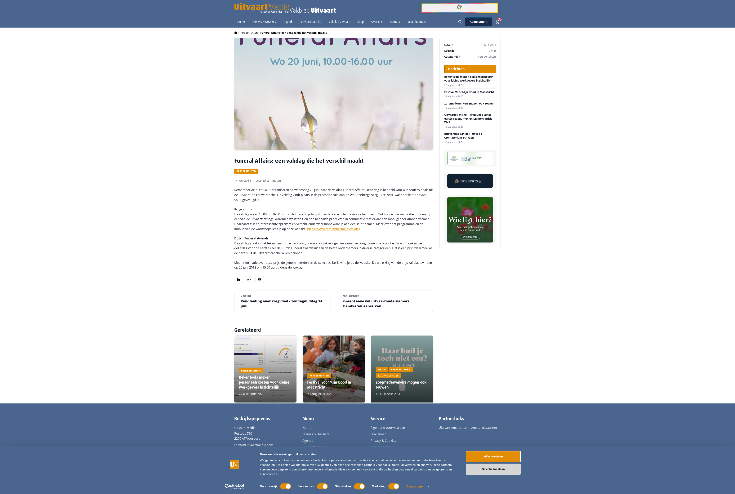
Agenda (288, 22)
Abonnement (479, 22)
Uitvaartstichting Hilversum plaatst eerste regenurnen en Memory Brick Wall (468, 118)
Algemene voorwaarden (388, 427)
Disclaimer (378, 434)
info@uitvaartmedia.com (255, 445)
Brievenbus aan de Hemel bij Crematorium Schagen (463, 135)
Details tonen (415, 486)
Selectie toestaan (493, 469)
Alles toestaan (493, 456)
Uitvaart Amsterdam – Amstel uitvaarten (468, 427)
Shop (360, 22)
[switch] (322, 486)
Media (382, 369)
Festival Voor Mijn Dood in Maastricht (469, 92)
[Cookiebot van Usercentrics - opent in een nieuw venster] (234, 486)
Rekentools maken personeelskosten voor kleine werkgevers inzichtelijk (264, 382)
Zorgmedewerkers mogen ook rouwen (469, 103)
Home (241, 22)
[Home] (235, 33)
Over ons (377, 22)
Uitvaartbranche (311, 22)
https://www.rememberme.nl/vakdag (333, 229)
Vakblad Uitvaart (339, 22)
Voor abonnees (417, 22)
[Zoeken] (460, 21)
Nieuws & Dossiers (264, 22)
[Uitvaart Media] (285, 8)
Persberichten (249, 32)
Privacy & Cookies (383, 440)
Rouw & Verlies (388, 375)
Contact (395, 22)
